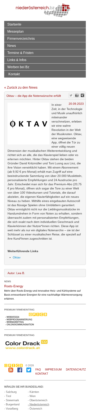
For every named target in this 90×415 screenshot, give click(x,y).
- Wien (32, 396)
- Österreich (35, 408)
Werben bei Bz (18, 67)
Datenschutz (76, 369)
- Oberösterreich (37, 400)
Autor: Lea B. (16, 273)
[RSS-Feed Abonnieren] (10, 369)
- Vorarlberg (11, 408)
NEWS (7, 281)
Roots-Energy (13, 286)
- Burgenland (11, 404)
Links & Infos (16, 60)
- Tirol (7, 396)
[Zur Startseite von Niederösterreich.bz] (43, 10)
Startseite (14, 24)
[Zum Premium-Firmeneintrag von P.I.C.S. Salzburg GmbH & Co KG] (26, 318)
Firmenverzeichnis (21, 38)
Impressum (53, 369)
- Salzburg (10, 391)
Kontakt (14, 74)
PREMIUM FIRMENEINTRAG (19, 309)
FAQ (38, 369)
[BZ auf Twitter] (28, 369)
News (11, 45)
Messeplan (15, 31)
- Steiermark (11, 400)
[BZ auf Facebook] (19, 369)
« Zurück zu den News (20, 87)
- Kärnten (33, 391)
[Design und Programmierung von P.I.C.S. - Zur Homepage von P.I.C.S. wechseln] (14, 365)
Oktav (17, 257)
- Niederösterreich (38, 404)
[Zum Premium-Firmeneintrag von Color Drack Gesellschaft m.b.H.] (26, 344)
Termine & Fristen (20, 53)
